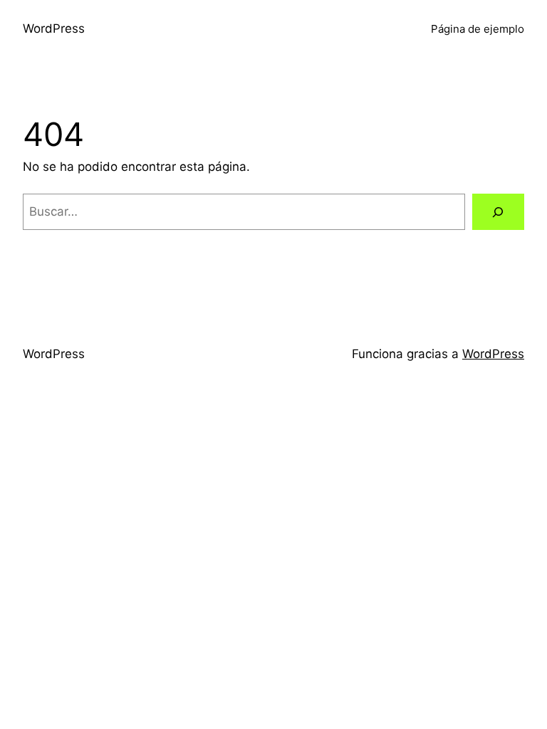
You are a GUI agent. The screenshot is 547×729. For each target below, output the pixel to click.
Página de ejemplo (477, 29)
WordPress (54, 28)
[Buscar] (498, 212)
